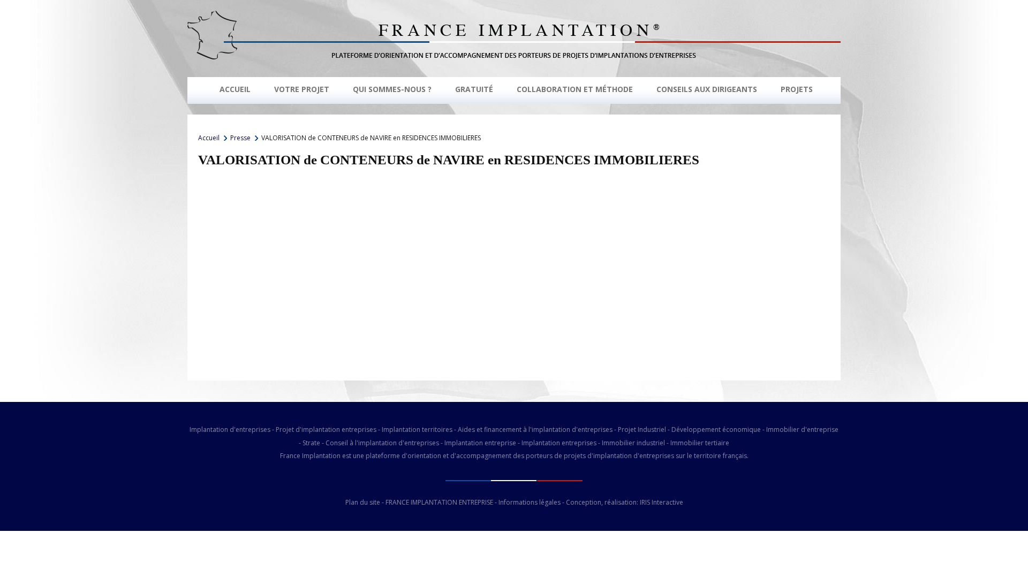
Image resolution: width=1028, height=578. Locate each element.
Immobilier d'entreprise (802, 429)
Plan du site (362, 502)
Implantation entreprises (558, 442)
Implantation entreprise (480, 442)
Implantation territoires (417, 429)
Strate (311, 442)
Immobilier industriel (633, 442)
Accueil (209, 137)
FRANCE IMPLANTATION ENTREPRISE (439, 502)
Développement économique (716, 429)
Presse (240, 137)
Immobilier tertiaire (699, 442)
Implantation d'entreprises (230, 429)
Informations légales (529, 502)
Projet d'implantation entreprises (326, 429)
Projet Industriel (642, 429)
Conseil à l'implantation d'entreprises (382, 442)
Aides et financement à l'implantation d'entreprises (535, 429)
